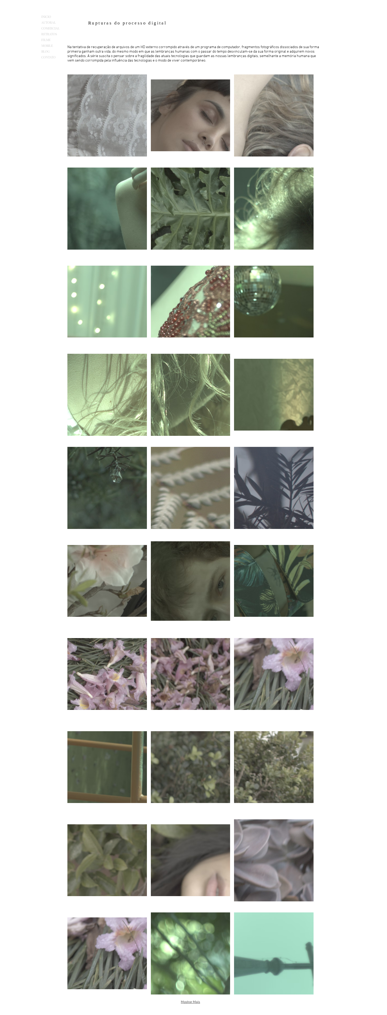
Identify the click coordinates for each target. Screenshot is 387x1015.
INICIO (46, 16)
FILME (46, 40)
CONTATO (48, 57)
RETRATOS (49, 34)
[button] (107, 115)
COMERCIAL (50, 28)
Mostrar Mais (190, 1002)
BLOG (45, 51)
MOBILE (47, 45)
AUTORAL (48, 22)
